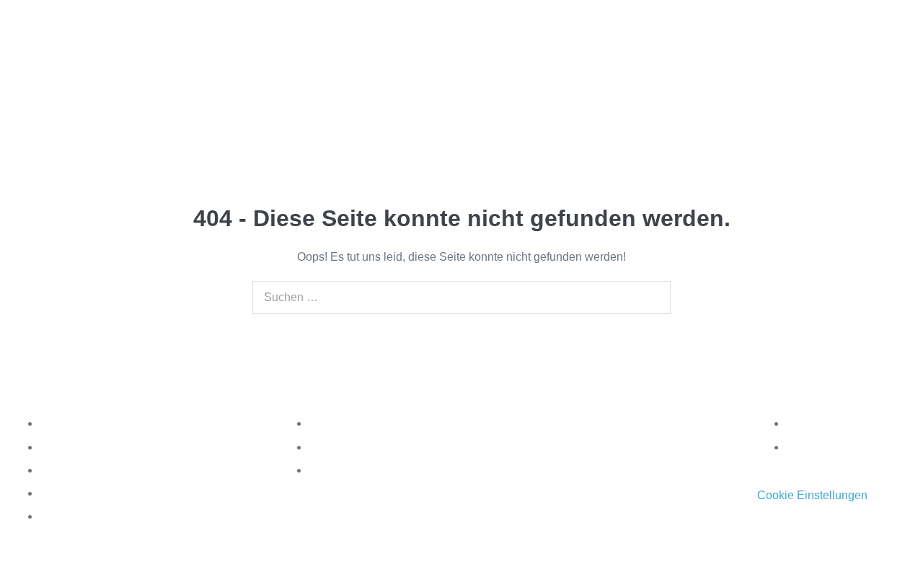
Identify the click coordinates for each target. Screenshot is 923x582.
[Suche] (651, 297)
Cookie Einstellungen (812, 495)
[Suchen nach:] (461, 297)
